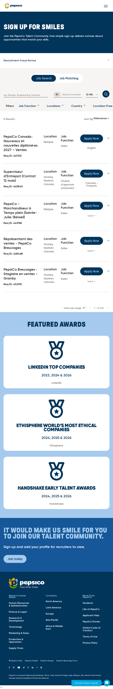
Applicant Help (91, 615)
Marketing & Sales (19, 633)
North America (54, 601)
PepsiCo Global (31, 660)
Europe (50, 613)
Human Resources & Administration (19, 604)
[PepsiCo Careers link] (13, 6)
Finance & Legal (18, 611)
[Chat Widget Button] (107, 683)
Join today (15, 559)
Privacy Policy (90, 642)
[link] (56, 146)
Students (88, 603)
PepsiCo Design (47, 660)
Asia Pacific (52, 620)
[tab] (56, 60)
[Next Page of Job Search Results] (107, 308)
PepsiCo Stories (91, 621)
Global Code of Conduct (91, 629)
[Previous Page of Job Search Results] (90, 308)
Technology (15, 626)
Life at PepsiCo (91, 609)
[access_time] (55, 94)
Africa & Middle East (54, 627)
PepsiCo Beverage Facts (66, 660)
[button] (56, 60)
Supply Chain (16, 648)
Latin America (53, 607)
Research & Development (16, 619)
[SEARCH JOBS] (105, 93)
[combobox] (26, 95)
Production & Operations (16, 640)
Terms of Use (90, 636)
